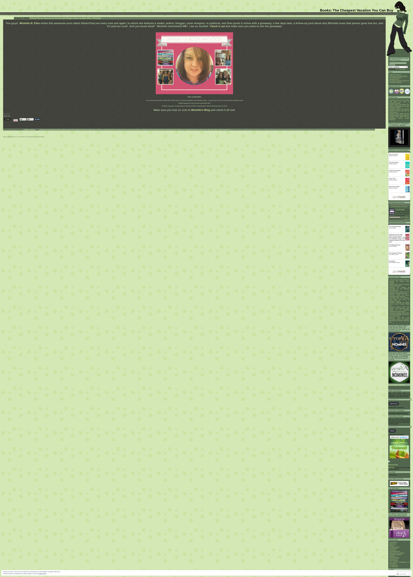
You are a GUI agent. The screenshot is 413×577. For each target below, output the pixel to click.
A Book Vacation (52, 129)
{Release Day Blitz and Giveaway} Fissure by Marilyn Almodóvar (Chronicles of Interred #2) (399, 320)
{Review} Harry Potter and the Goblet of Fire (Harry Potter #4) (399, 292)
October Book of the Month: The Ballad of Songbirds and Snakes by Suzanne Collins (399, 106)
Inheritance (392, 261)
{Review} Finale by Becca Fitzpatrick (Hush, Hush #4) (399, 295)
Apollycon (63, 129)
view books (406, 219)
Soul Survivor (203, 129)
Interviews (32, 129)
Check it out (217, 26)
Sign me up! (393, 403)
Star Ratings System (395, 78)
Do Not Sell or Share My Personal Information (31, 137)
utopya (220, 129)
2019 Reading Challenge (399, 206)
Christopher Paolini (395, 262)
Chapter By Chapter (121, 129)
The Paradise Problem (395, 253)
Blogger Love (100, 129)
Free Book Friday (394, 547)
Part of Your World (394, 186)
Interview (151, 129)
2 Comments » (226, 129)
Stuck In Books (393, 560)
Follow (392, 431)
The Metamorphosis (395, 245)
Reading (188, 129)
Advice (59, 129)
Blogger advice (92, 129)
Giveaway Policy (394, 79)
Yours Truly (392, 178)
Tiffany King (210, 129)
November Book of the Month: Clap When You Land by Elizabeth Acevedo (399, 101)
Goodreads (392, 550)
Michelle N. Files (30, 23)
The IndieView (393, 565)
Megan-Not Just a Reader (396, 553)
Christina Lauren (394, 254)
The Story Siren (393, 566)
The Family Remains (395, 226)
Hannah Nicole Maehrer (396, 236)
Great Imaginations (394, 551)
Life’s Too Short (393, 154)
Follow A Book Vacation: (396, 385)
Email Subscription (394, 390)
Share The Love (195, 129)
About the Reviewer (395, 75)
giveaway (132, 129)
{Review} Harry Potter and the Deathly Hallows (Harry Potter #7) (399, 114)
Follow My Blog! (393, 465)
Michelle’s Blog (200, 110)
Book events (112, 129)
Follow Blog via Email (395, 416)
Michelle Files (172, 129)
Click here (391, 467)
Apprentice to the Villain (396, 234)
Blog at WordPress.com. (10, 137)
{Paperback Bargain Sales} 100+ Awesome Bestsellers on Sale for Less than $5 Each (399, 314)
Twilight (216, 129)
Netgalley (392, 556)
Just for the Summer (395, 170)
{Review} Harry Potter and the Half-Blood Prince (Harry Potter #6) (399, 118)
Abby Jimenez (393, 155)
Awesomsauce (71, 129)
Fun (128, 129)
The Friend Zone (394, 162)
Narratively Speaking (395, 554)
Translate (402, 69)
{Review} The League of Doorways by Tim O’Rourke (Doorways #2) (399, 289)
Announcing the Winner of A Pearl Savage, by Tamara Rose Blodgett (399, 281)
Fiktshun (391, 545)
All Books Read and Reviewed (398, 76)
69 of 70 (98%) (404, 217)
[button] (391, 91)
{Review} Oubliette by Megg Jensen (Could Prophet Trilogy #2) (399, 304)
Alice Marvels (393, 542)
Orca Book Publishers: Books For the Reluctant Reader (399, 81)
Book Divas (392, 544)
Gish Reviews (393, 548)
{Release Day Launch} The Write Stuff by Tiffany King (399, 285)
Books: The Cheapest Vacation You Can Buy (356, 10)
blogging (106, 129)
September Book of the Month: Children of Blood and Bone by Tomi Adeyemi (399, 110)
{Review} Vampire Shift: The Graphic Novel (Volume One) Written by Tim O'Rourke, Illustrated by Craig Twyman (399, 309)
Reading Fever (393, 559)
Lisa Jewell (393, 228)
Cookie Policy (42, 573)
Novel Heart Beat (394, 557)
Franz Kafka (393, 246)
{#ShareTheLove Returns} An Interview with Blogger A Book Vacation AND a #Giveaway (65, 18)
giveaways (26, 129)
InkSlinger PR (145, 129)
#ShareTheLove (43, 129)
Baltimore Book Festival (81, 129)
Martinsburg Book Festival (161, 129)
